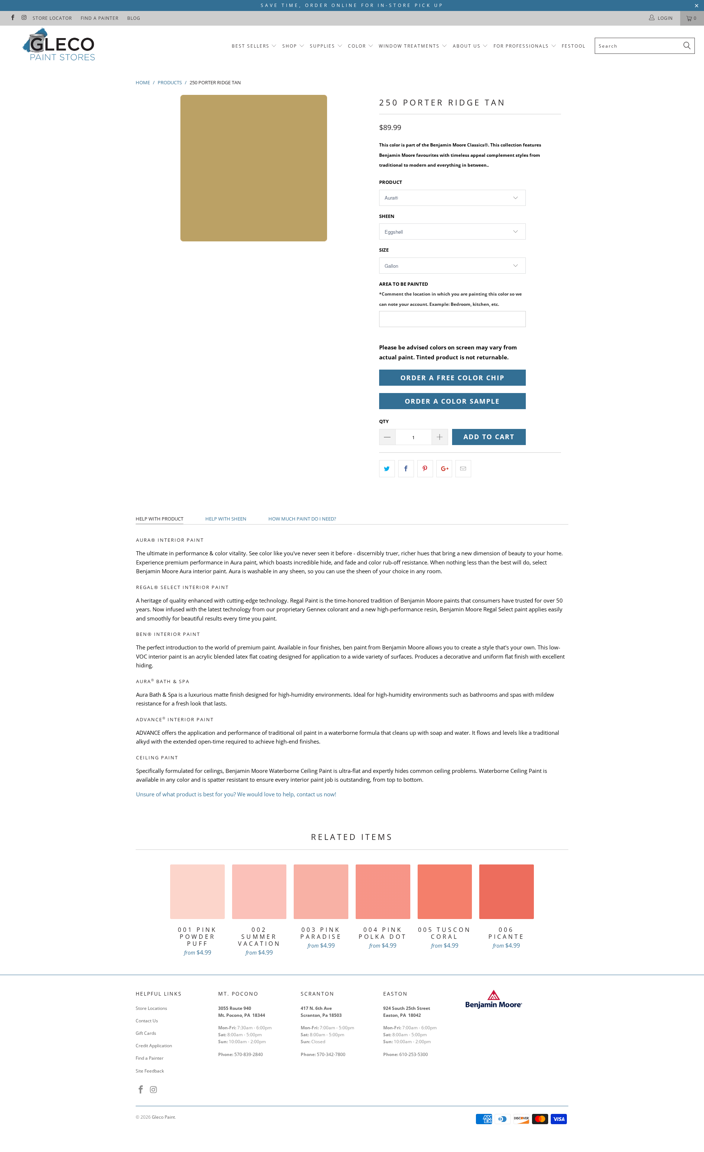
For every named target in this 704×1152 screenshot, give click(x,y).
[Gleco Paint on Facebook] (12, 18)
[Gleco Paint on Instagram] (24, 18)
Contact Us (147, 1021)
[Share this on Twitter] (387, 468)
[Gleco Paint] (60, 46)
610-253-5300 (413, 1054)
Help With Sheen (225, 518)
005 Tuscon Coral (445, 891)
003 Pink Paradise (321, 891)
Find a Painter (99, 18)
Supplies (322, 46)
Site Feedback (150, 1071)
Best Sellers (251, 46)
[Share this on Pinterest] (425, 468)
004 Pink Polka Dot (383, 891)
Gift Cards (146, 1033)
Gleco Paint (163, 1117)
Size (384, 250)
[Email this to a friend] (463, 468)
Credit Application (154, 1045)
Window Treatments (409, 46)
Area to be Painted (450, 294)
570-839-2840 (248, 1054)
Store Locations (151, 1008)
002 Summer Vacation (259, 891)
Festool (574, 46)
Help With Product (159, 518)
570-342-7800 (331, 1054)
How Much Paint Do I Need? (302, 518)
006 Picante (506, 891)
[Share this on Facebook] (406, 468)
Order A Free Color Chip (452, 377)
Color (357, 46)
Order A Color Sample (452, 401)
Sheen (387, 216)
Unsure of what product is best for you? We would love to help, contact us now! (236, 794)
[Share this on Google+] (444, 468)
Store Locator (52, 18)
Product (390, 182)
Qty (384, 421)
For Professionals (522, 46)
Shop (289, 46)
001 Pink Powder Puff (197, 891)
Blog (133, 18)
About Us (468, 46)
